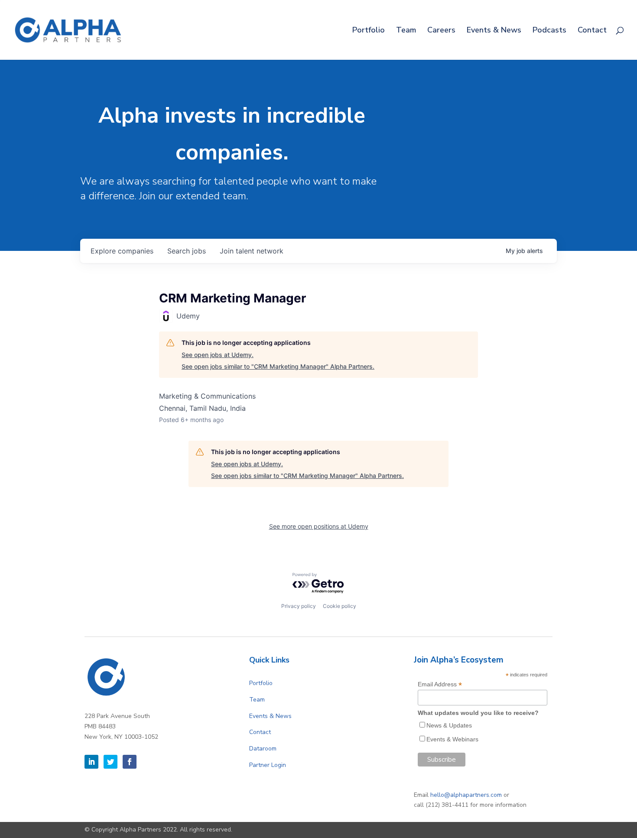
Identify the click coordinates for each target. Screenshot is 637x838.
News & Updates (449, 725)
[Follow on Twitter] (110, 762)
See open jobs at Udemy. (218, 354)
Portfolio (368, 31)
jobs (186, 251)
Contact (592, 31)
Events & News (494, 31)
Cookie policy (339, 606)
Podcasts (549, 31)
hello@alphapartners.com (466, 795)
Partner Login (267, 765)
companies (122, 251)
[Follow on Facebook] (129, 762)
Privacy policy (298, 606)
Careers (441, 31)
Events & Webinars (452, 739)
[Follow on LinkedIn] (91, 762)
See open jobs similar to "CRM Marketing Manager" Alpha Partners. (278, 366)
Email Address (440, 684)
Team (406, 31)
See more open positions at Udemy (318, 526)
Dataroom (262, 748)
